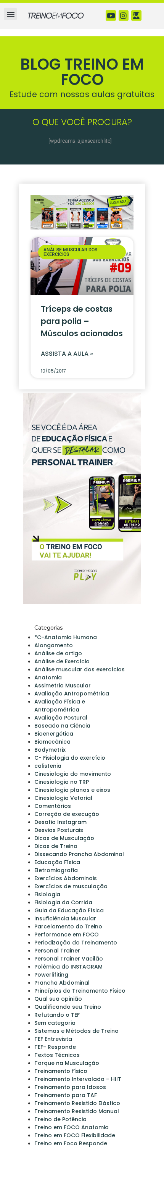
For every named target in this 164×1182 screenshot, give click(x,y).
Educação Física (57, 862)
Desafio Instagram (60, 822)
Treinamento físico (60, 1071)
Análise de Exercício (62, 661)
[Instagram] (124, 15)
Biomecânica (52, 742)
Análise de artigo (58, 653)
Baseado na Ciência (62, 725)
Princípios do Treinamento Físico (79, 991)
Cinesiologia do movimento (72, 774)
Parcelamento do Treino (68, 926)
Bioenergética (53, 734)
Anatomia (48, 677)
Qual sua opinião (58, 999)
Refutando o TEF (57, 1015)
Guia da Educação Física (69, 910)
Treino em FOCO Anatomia (71, 1127)
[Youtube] (111, 15)
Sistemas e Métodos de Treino (76, 1031)
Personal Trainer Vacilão (68, 958)
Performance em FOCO (66, 934)
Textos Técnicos (57, 1055)
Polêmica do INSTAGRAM (68, 966)
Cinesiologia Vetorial (63, 798)
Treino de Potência (60, 1119)
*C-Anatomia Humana (65, 637)
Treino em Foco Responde (70, 1143)
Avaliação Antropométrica (71, 693)
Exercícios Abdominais (65, 878)
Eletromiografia (56, 870)
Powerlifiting (51, 974)
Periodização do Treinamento (75, 942)
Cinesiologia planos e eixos (72, 790)
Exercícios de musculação (71, 886)
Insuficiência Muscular (65, 918)
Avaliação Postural (60, 717)
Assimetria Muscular (62, 685)
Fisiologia (47, 894)
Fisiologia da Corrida (63, 902)
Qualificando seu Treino (67, 1007)
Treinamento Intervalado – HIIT (77, 1079)
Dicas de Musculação (64, 838)
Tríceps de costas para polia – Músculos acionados (82, 321)
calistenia (47, 766)
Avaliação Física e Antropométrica (59, 705)
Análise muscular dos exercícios (79, 669)
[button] (10, 14)
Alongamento (53, 645)
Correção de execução (66, 814)
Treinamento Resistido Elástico (77, 1103)
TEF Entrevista (53, 1039)
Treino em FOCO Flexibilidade (74, 1135)
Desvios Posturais (58, 830)
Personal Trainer (57, 950)
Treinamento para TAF (65, 1095)
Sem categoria (55, 1023)
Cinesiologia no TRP (61, 782)
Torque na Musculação (66, 1063)
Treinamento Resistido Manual (76, 1111)
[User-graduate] (136, 15)
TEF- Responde (55, 1047)
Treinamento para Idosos (70, 1087)
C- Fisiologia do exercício (69, 758)
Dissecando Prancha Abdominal (79, 854)
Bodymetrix (50, 750)
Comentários (52, 806)
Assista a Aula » (67, 353)
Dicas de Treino (55, 846)
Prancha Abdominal (62, 983)
